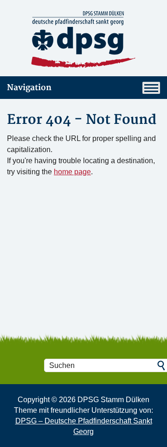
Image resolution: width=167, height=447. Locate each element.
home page (72, 172)
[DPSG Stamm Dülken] (83, 40)
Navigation (29, 87)
